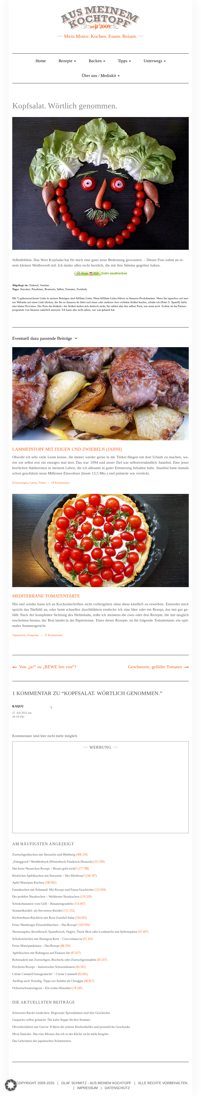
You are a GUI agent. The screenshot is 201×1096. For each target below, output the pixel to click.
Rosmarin (50, 289)
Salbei (60, 289)
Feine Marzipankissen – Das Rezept (36, 946)
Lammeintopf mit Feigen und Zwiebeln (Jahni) (67, 449)
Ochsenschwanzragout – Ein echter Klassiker (42, 988)
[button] (11, 1085)
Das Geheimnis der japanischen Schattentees (41, 1041)
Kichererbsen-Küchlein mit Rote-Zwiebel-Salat (43, 917)
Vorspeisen (33, 635)
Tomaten (70, 289)
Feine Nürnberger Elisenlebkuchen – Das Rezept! (44, 925)
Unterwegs (153, 61)
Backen (96, 61)
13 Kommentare (53, 635)
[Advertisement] (100, 789)
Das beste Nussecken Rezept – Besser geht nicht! (44, 868)
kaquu (18, 706)
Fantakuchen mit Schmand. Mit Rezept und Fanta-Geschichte (53, 889)
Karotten (25, 289)
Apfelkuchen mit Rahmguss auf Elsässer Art (41, 953)
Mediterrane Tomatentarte (46, 595)
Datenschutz (117, 1088)
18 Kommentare (60, 482)
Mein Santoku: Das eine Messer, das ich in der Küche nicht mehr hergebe (60, 1034)
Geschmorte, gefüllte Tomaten (155, 666)
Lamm (33, 482)
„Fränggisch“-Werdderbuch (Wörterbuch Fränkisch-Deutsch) (52, 861)
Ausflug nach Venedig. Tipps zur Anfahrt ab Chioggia (47, 981)
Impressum (87, 1088)
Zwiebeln (81, 289)
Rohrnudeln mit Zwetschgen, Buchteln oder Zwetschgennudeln (54, 960)
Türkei (42, 482)
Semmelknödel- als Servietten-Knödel (37, 910)
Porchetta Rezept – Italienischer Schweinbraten (43, 967)
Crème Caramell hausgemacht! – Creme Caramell (44, 974)
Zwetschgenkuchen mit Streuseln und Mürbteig (43, 854)
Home (41, 61)
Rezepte (66, 61)
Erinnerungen (20, 482)
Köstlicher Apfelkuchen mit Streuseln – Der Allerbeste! (48, 875)
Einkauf (33, 285)
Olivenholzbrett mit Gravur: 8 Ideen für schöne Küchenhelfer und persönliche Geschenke (71, 1027)
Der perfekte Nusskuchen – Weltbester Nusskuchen (45, 896)
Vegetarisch (18, 635)
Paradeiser (37, 289)
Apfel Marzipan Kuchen (28, 882)
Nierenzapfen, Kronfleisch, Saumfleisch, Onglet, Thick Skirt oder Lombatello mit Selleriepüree (75, 931)
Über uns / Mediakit (99, 75)
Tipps (123, 61)
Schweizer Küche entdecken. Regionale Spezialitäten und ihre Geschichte (61, 1013)
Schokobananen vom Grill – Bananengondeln (42, 903)
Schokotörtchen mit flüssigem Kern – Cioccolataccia (47, 939)
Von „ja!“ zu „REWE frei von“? (47, 666)
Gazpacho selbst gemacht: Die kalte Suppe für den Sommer (51, 1020)
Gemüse (44, 285)
